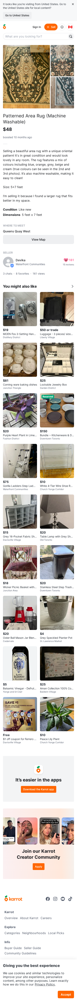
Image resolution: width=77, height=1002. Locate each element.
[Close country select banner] (73, 4)
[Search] (70, 36)
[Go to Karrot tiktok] (70, 899)
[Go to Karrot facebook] (48, 899)
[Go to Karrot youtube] (63, 899)
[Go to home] (4, 27)
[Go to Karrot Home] (13, 898)
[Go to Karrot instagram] (55, 899)
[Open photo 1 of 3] (26, 76)
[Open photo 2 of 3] (62, 60)
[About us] (62, 27)
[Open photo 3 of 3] (62, 92)
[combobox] (35, 36)
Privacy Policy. (45, 984)
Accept (66, 994)
